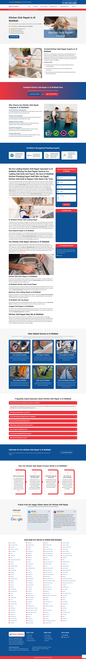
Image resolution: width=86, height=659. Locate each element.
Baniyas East (30, 618)
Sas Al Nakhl (64, 601)
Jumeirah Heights (65, 543)
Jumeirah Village (65, 551)
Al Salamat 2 (30, 574)
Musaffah (64, 585)
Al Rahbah (30, 566)
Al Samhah (30, 576)
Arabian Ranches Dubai (32, 612)
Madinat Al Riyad (65, 566)
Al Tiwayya (30, 589)
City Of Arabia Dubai (49, 553)
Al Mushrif (30, 553)
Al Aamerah (12, 555)
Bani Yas (29, 616)
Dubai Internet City (48, 572)
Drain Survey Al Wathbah (43, 380)
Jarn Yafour (47, 614)
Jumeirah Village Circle (66, 553)
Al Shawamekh (30, 585)
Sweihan (64, 610)
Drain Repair (35, 6)
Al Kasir (11, 606)
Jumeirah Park (65, 549)
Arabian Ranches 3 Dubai (32, 610)
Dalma (46, 557)
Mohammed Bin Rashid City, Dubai (69, 580)
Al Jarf (11, 599)
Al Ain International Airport (15, 559)
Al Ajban (11, 561)
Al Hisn (11, 593)
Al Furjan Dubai (13, 589)
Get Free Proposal (52, 94)
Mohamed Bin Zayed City (67, 578)
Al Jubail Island (13, 601)
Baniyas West (30, 620)
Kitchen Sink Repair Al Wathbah (32, 9)
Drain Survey (29, 637)
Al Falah (11, 583)
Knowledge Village (65, 561)
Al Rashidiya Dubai (31, 568)
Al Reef (29, 570)
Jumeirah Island (65, 545)
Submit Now (66, 204)
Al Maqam (30, 543)
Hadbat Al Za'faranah (49, 606)
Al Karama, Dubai (13, 604)
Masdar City (64, 574)
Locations (47, 640)
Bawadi (46, 543)
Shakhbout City (65, 604)
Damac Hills (47, 559)
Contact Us (74, 6)
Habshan (46, 604)
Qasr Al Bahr (64, 595)
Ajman (11, 553)
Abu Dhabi (12, 547)
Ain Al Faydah (12, 551)
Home (29, 6)
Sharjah (63, 606)
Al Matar (29, 547)
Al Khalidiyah (12, 608)
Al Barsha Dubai (13, 570)
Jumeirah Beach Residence (50, 620)
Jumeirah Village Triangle (67, 555)
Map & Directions (35, 650)
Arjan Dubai (30, 614)
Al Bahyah (12, 568)
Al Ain (11, 557)
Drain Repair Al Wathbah (43, 355)
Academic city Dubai (14, 549)
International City (48, 610)
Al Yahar (29, 604)
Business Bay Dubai (49, 549)
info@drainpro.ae (66, 637)
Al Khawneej (12, 610)
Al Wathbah (30, 601)
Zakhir (63, 616)
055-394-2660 (71, 3)
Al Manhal (12, 622)
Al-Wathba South (31, 606)
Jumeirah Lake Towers (66, 547)
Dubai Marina (47, 576)
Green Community (48, 601)
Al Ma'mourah (13, 616)
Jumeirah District (48, 622)
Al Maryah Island (31, 545)
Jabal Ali (46, 612)
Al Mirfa (29, 549)
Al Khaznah (12, 612)
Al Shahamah (30, 580)
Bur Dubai (47, 547)
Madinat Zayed (65, 568)
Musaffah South (65, 587)
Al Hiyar (11, 595)
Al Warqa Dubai (30, 595)
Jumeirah (47, 618)
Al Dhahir (12, 580)
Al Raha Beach (30, 564)
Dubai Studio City (48, 589)
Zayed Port (64, 620)
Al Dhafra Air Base (13, 578)
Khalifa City (64, 557)
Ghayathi (46, 599)
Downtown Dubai (48, 564)
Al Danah (12, 576)
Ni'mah (63, 591)
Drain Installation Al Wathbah (66, 355)
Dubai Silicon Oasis (48, 583)
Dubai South (47, 585)
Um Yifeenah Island (66, 612)
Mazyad (63, 576)
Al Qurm (29, 561)
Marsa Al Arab (65, 572)
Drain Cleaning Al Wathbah (20, 355)
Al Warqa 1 (30, 591)
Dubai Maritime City (49, 578)
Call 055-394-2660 (34, 94)
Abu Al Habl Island (13, 545)
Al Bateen (12, 572)
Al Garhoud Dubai (13, 591)
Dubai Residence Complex (50, 580)
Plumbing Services (53, 6)
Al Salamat (30, 572)
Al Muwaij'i (30, 555)
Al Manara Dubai (13, 620)
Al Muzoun (30, 557)
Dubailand (47, 591)
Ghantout (46, 597)
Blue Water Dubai (48, 545)
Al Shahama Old (31, 578)
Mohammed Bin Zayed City (67, 583)
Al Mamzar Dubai (13, 618)
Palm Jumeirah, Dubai (66, 593)
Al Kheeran (12, 614)
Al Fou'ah (12, 587)
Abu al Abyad (12, 543)
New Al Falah (64, 589)
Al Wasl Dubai (30, 599)
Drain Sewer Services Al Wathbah (18, 9)
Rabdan (63, 597)
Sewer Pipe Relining (49, 638)
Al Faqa (11, 585)
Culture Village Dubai (49, 555)
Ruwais (63, 599)
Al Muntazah (30, 551)
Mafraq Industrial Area (66, 570)
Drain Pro (43, 657)
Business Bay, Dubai (49, 551)
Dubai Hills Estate (48, 570)
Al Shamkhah (30, 583)
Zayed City (64, 618)
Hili (45, 608)
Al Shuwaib (30, 587)
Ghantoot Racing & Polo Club (50, 595)
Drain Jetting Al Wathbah (19, 380)
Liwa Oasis (64, 564)
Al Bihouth (12, 574)
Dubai (46, 566)
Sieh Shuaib (64, 608)
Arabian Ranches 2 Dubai (32, 608)
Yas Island (64, 614)
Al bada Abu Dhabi (13, 566)
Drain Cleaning (47, 635)
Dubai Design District (49, 568)
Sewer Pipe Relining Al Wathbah (66, 380)
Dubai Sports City (48, 587)
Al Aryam (12, 564)
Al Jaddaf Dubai (13, 597)
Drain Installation (48, 637)
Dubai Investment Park (49, 574)
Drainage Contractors (64, 6)
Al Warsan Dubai (31, 597)
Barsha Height (30, 622)
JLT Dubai (47, 616)
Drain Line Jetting (43, 6)
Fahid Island (47, 593)
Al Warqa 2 (30, 593)
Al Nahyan (29, 559)
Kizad (63, 559)
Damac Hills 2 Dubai (49, 561)
